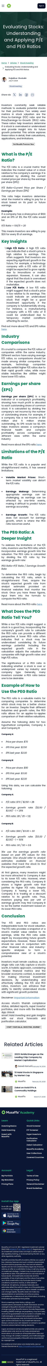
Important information (26, 997)
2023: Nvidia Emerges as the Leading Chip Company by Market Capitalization (29, 1057)
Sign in (41, 6)
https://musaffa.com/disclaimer (31, 1346)
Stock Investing (26, 63)
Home (4, 63)
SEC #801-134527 (25, 1249)
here (4, 329)
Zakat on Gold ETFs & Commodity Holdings (25, 1089)
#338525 (13, 1249)
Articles (13, 63)
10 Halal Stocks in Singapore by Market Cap (29, 1074)
